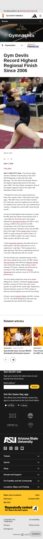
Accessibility (34, 520)
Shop (6, 469)
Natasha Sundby (32, 262)
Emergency (13, 529)
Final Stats (7, 168)
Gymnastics (8, 348)
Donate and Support (12, 475)
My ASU (13, 502)
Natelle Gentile (33, 282)
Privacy (13, 525)
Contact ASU (33, 499)
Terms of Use (34, 525)
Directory (13, 499)
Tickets (7, 456)
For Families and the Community (18, 481)
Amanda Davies (9, 262)
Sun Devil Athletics (14, 16)
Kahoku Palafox (21, 296)
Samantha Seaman (20, 221)
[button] (13, 359)
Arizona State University (29, 11)
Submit (34, 387)
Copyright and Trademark (13, 521)
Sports (7, 462)
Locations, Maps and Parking (16, 487)
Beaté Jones (26, 231)
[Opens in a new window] (21, 508)
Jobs (37, 495)
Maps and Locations (13, 495)
